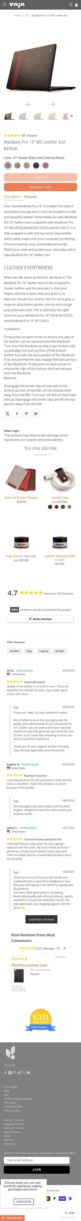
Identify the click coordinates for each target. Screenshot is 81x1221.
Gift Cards (10, 1102)
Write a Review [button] (42, 619)
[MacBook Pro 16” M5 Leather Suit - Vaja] (40, 62)
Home (17, 16)
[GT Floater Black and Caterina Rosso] (8, 165)
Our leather (11, 1087)
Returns (8, 1140)
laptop (43, 651)
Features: (30, 196)
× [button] (45, 1176)
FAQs (7, 1136)
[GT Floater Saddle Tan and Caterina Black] (27, 165)
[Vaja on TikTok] (19, 1073)
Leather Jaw (59, 498)
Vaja (29, 651)
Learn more (23, 1201)
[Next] (52, 104)
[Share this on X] (7, 413)
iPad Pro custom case (29, 965)
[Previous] (28, 104)
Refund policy (12, 1110)
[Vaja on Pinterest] (14, 1073)
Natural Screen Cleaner (21, 498)
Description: (12, 196)
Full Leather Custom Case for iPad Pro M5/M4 (18, 988)
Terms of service (14, 1128)
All (26, 16)
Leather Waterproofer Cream (60, 558)
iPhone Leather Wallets (18, 1098)
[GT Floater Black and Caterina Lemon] (17, 165)
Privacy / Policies (14, 1120)
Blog (6, 1090)
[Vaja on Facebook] (5, 1073)
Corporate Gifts (13, 1106)
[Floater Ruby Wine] (46, 165)
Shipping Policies (14, 1124)
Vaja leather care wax (21, 556)
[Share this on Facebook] (17, 413)
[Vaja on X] (24, 1073)
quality (14, 651)
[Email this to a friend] (35, 413)
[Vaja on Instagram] (10, 1073)
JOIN (36, 1169)
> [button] (41, 919)
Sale (6, 1094)
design (59, 651)
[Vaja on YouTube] (28, 1073)
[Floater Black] (36, 165)
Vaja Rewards (12, 1132)
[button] (28, 1218)
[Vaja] (37, 5)
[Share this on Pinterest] (26, 413)
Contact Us (10, 1144)
